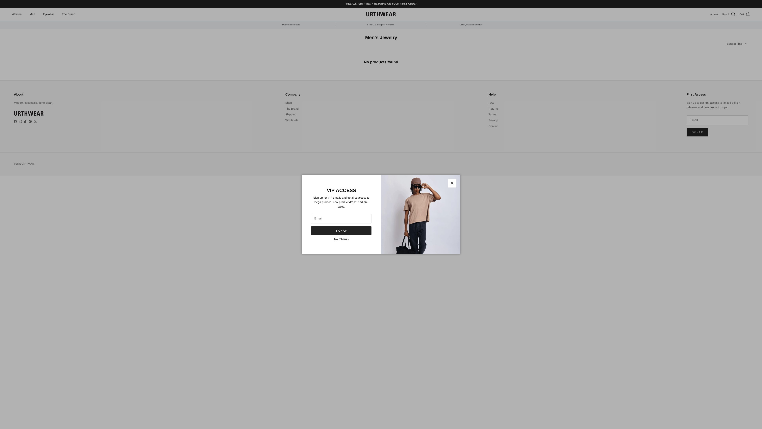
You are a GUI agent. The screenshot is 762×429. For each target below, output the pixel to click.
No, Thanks (341, 239)
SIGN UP (341, 230)
